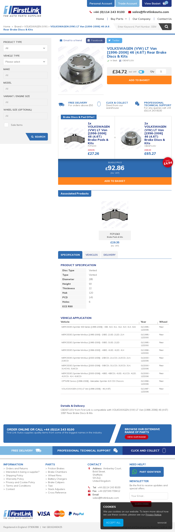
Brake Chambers (57, 471)
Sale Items (17, 124)
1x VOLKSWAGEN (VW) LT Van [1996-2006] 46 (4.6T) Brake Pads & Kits (99, 133)
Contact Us (164, 19)
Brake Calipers (56, 482)
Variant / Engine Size (16, 96)
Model (7, 82)
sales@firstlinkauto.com (106, 497)
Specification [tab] (70, 254)
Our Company (142, 19)
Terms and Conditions (18, 485)
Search (40, 136)
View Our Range (136, 437)
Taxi (50, 485)
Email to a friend (72, 40)
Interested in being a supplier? (22, 471)
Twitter (115, 40)
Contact (10, 489)
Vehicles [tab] (92, 254)
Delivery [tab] (109, 254)
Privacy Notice (153, 514)
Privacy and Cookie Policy (20, 482)
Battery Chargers (57, 478)
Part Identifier (150, 471)
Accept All (113, 522)
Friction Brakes (56, 468)
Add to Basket (139, 80)
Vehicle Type (11, 55)
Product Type (12, 42)
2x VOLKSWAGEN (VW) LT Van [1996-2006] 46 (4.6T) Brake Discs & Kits (155, 133)
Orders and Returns (17, 468)
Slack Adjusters (56, 489)
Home (100, 19)
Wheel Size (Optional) (17, 109)
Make (6, 69)
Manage (162, 522)
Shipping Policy (14, 475)
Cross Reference (57, 492)
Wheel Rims (55, 475)
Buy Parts (117, 19)
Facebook (97, 40)
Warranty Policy (15, 478)
